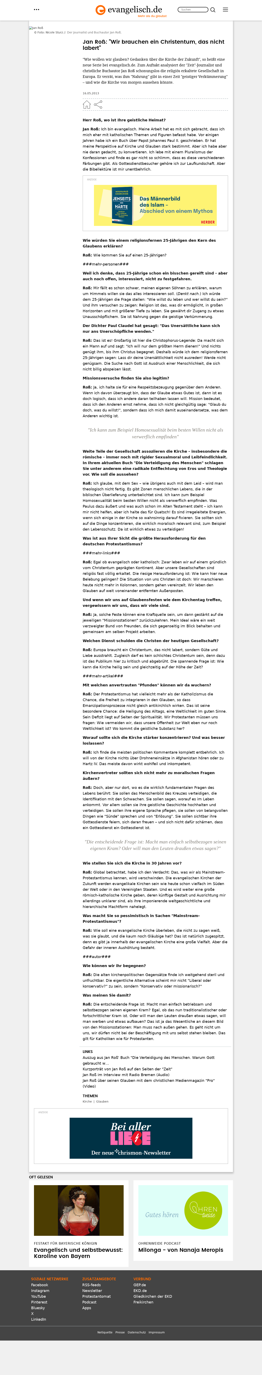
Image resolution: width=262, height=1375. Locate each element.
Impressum (157, 1321)
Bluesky (38, 1296)
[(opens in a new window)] (155, 194)
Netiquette (105, 1321)
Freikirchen (143, 1291)
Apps (86, 1296)
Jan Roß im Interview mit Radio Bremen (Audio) (126, 1063)
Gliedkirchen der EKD (152, 1285)
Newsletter (92, 1279)
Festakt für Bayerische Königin (65, 1232)
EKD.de (140, 1279)
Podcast (89, 1291)
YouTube (38, 1285)
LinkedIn (38, 1308)
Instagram (40, 1279)
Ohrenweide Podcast (159, 1232)
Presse (120, 1321)
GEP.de (139, 1273)
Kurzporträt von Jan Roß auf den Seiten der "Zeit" (127, 1058)
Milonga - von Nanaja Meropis (180, 1239)
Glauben (102, 1090)
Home (87, 93)
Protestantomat (96, 1285)
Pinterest (39, 1291)
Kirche (87, 1090)
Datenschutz (137, 1321)
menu (36, 9)
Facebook (39, 1273)
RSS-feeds (91, 1273)
